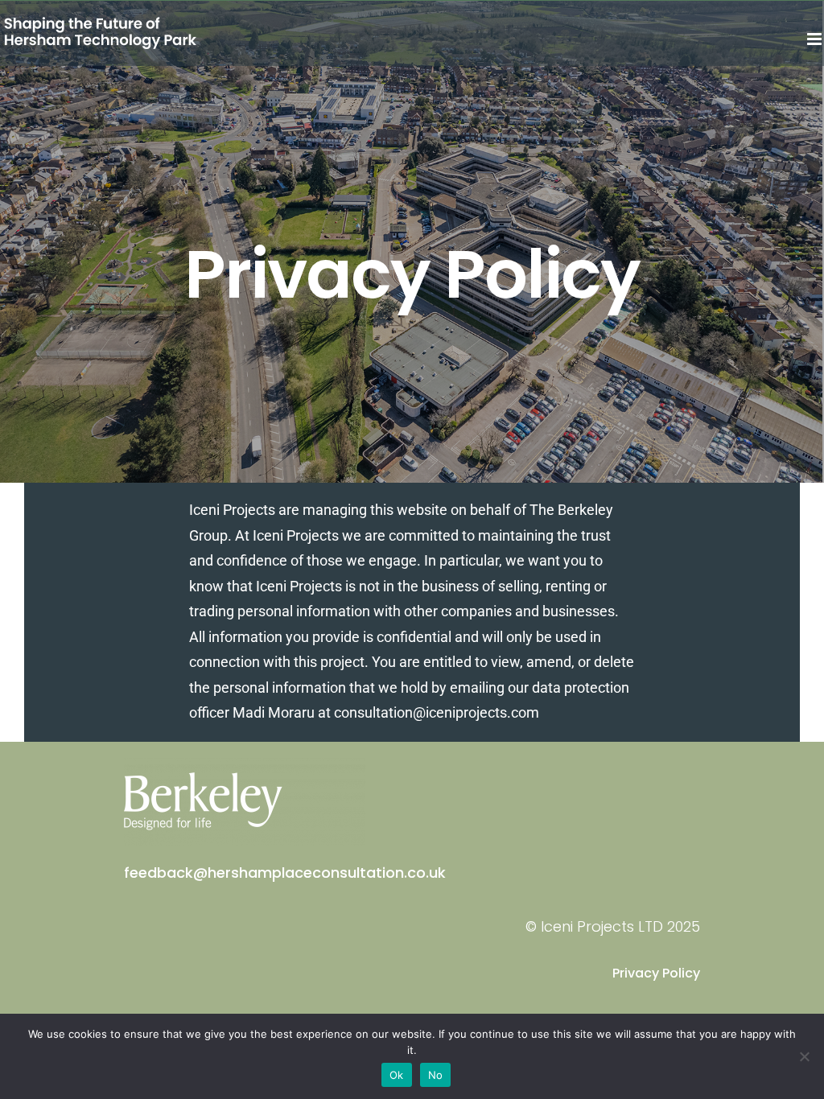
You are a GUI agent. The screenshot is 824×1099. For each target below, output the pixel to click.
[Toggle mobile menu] (815, 39)
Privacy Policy (656, 973)
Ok (396, 1074)
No (435, 1074)
